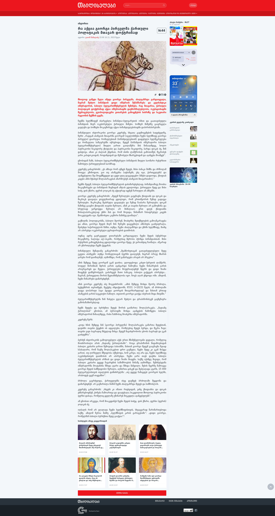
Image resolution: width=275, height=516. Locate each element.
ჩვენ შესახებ (176, 501)
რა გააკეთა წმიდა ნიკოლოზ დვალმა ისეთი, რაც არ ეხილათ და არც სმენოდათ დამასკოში (90, 478)
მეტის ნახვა (122, 493)
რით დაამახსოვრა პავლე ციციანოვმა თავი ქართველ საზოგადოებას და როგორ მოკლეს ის (151, 445)
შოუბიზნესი (96, 13)
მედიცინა (161, 13)
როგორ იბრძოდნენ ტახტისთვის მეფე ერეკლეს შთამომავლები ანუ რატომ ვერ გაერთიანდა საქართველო (91, 445)
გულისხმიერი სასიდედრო (175, 161)
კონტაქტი (192, 501)
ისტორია (83, 23)
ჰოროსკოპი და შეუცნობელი (178, 13)
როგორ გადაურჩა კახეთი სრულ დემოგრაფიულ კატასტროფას (119, 445)
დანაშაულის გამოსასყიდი (175, 129)
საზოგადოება (84, 13)
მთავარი (160, 501)
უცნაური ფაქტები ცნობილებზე (176, 153)
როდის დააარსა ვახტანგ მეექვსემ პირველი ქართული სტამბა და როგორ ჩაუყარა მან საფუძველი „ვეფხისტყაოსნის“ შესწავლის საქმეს (121, 478)
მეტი (194, 13)
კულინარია (133, 13)
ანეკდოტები (174, 145)
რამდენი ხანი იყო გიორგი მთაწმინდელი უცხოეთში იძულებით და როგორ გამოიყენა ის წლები (150, 478)
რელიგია (152, 13)
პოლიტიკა (122, 13)
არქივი (193, 5)
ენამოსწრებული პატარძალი (176, 137)
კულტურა (143, 13)
